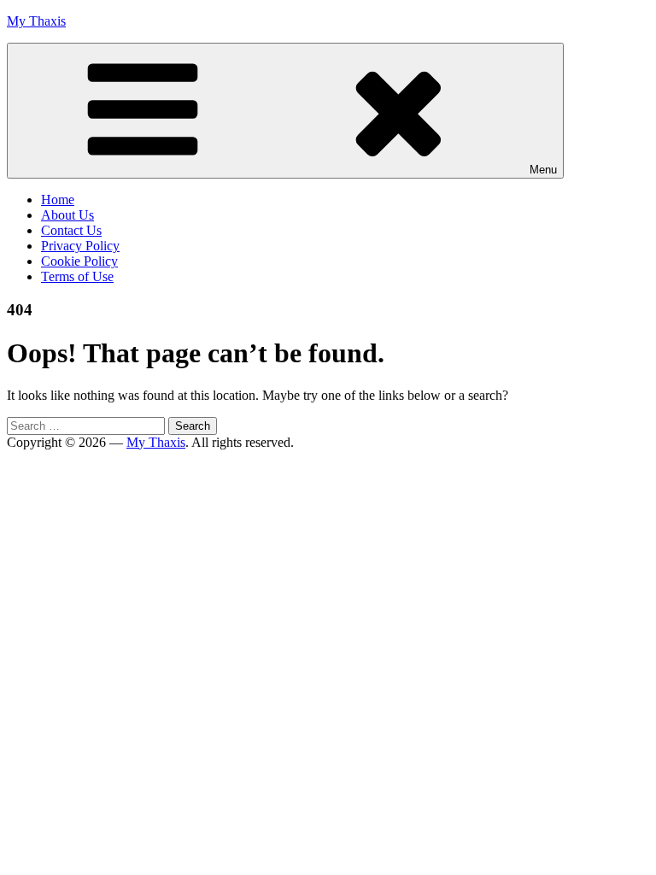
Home (57, 199)
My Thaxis (36, 21)
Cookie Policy (79, 261)
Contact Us (71, 230)
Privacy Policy (80, 245)
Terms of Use (77, 276)
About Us (67, 215)
